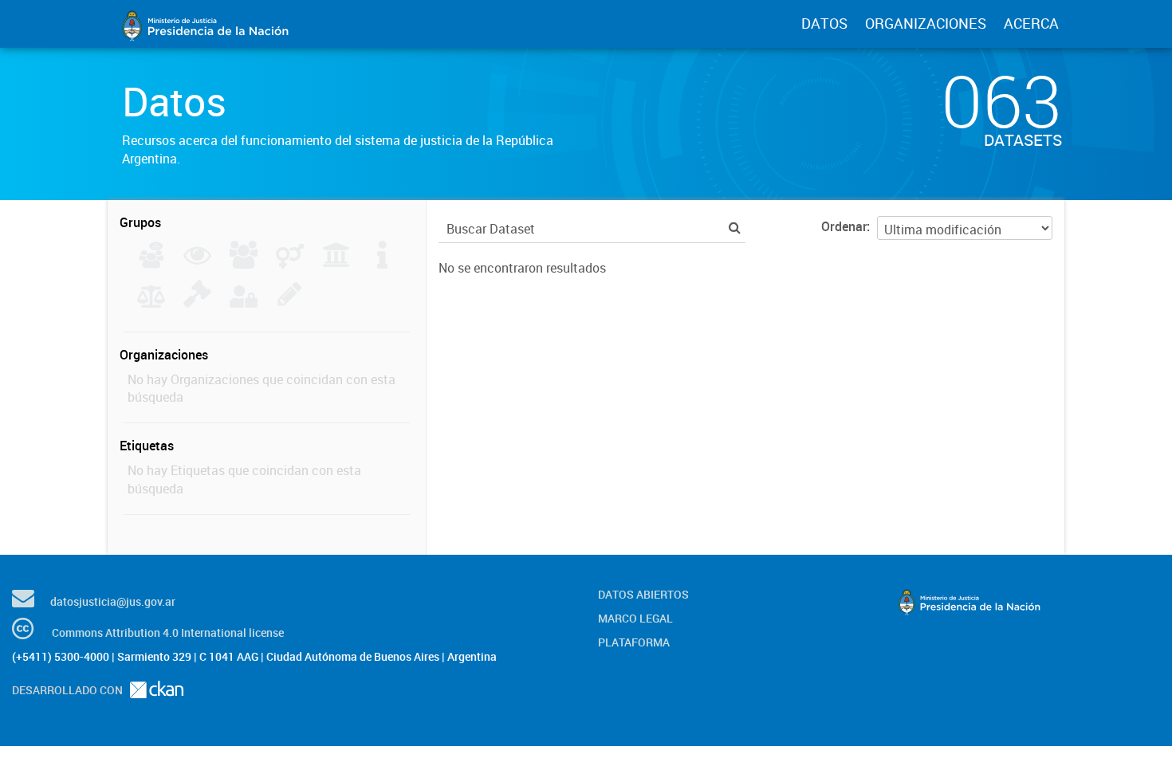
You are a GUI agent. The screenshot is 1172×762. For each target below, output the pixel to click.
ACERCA (1031, 23)
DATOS (824, 23)
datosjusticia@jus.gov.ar (112, 601)
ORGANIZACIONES (925, 23)
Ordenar (844, 226)
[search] (734, 227)
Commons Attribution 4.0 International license (168, 632)
